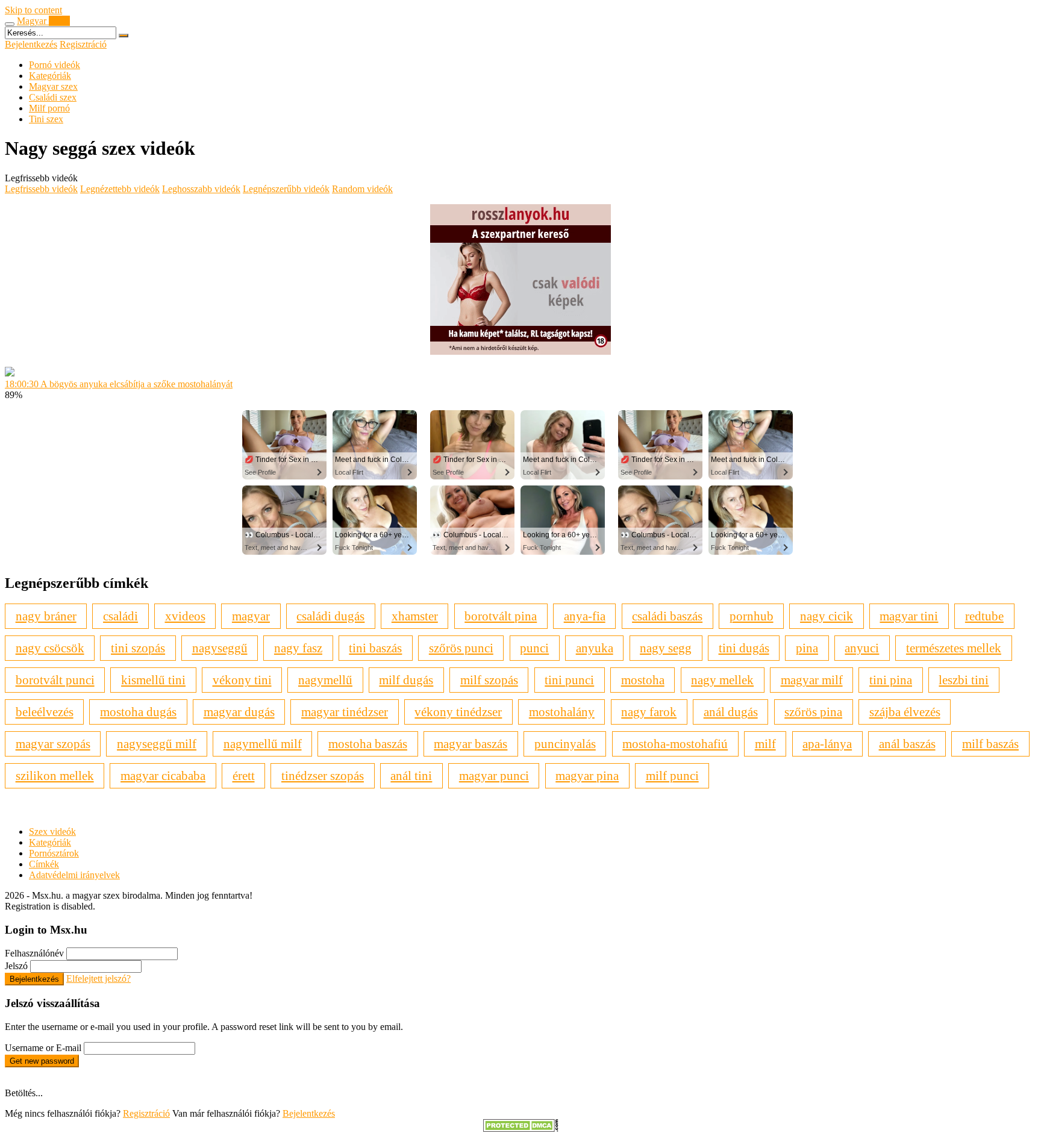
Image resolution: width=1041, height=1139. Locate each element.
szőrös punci (461, 648)
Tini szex (46, 119)
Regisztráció (83, 44)
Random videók (362, 189)
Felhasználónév (34, 953)
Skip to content (33, 10)
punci (534, 648)
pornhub (752, 616)
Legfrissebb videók (41, 189)
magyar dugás (239, 712)
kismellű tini (153, 680)
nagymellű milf (263, 743)
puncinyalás (565, 743)
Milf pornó (49, 108)
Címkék (44, 864)
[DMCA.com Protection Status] (520, 1128)
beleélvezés (44, 712)
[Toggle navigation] (9, 24)
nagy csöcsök (50, 648)
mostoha (642, 680)
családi (120, 616)
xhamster (415, 616)
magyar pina (587, 775)
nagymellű (325, 680)
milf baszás (990, 743)
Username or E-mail (43, 1048)
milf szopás (489, 680)
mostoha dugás (138, 712)
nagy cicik (826, 616)
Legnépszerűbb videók (286, 189)
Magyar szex (53, 86)
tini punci (569, 680)
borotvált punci (55, 680)
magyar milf (812, 680)
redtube (984, 616)
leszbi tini (964, 680)
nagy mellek (722, 680)
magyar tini (909, 616)
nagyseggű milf (156, 743)
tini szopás (138, 648)
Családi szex (53, 97)
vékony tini (242, 680)
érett (244, 775)
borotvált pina (500, 616)
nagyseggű (220, 648)
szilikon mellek (55, 775)
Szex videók (52, 831)
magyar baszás (470, 743)
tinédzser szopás (322, 775)
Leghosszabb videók (201, 189)
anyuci (862, 648)
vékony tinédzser (458, 712)
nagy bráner (46, 616)
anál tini (411, 775)
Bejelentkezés (31, 44)
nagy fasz (298, 648)
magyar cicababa (162, 775)
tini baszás (375, 648)
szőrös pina (813, 712)
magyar (251, 616)
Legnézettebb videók (120, 189)
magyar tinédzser (344, 712)
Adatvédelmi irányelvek (74, 875)
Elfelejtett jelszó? (98, 978)
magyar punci (494, 775)
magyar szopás (53, 743)
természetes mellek (953, 648)
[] (123, 35)
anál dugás (731, 712)
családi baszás (667, 616)
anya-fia (584, 616)
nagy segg (666, 648)
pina (807, 648)
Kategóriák (50, 75)
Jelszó (16, 966)
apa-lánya (827, 743)
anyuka (594, 648)
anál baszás (907, 743)
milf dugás (406, 680)
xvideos (185, 616)
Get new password (42, 1061)
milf (765, 743)
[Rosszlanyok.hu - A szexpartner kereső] (520, 351)
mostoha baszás (367, 743)
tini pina (890, 680)
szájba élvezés (904, 712)
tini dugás (744, 648)
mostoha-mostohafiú (675, 743)
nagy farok (649, 712)
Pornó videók (54, 65)
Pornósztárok (54, 853)
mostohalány (562, 712)
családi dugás (330, 616)
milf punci (672, 775)
